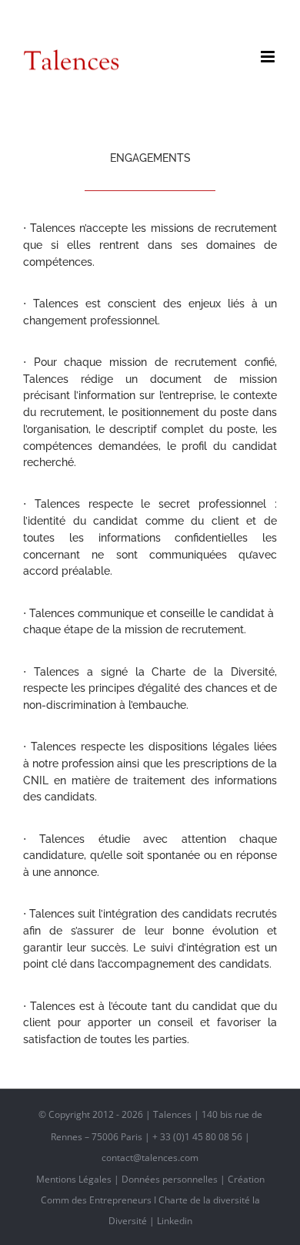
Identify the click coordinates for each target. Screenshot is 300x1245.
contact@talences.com (150, 14)
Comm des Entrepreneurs (96, 1199)
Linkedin (174, 1220)
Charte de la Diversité (213, 672)
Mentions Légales (74, 1179)
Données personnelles (169, 1179)
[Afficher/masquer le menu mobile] (269, 57)
